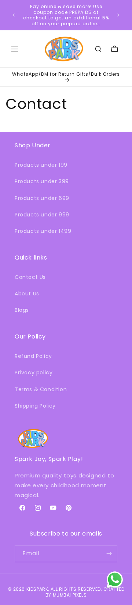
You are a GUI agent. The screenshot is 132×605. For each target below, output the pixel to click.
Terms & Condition (41, 389)
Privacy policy (33, 372)
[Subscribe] (109, 553)
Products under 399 (42, 181)
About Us (27, 293)
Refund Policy (33, 356)
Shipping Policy (35, 405)
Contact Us (30, 277)
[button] (15, 49)
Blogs (22, 310)
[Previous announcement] (14, 15)
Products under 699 (42, 198)
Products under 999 (42, 214)
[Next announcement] (118, 15)
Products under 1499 (43, 231)
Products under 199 (41, 165)
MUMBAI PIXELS (70, 595)
